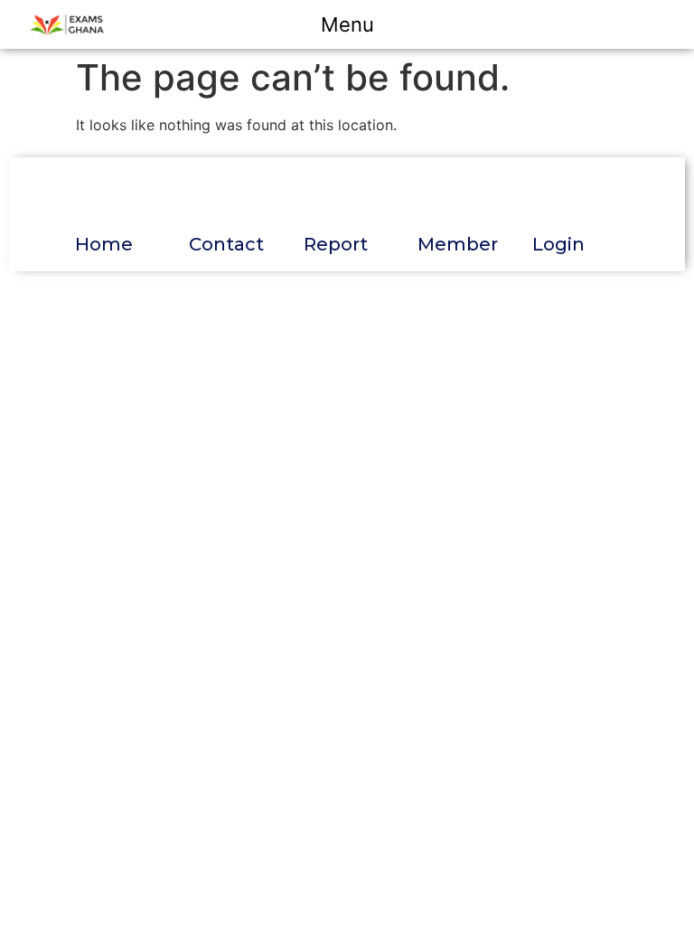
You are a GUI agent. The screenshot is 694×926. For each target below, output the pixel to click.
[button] (360, 24)
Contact (226, 244)
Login (558, 244)
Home (104, 244)
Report (336, 244)
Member (457, 244)
